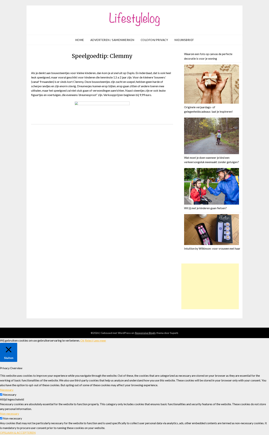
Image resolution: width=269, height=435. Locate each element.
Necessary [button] (6, 389)
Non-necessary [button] (9, 413)
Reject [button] (89, 340)
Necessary (9, 394)
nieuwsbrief (184, 40)
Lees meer (100, 340)
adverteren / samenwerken (112, 40)
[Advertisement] (210, 286)
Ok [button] (82, 340)
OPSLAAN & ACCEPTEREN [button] (18, 432)
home (79, 40)
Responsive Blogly (145, 332)
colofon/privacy (154, 40)
